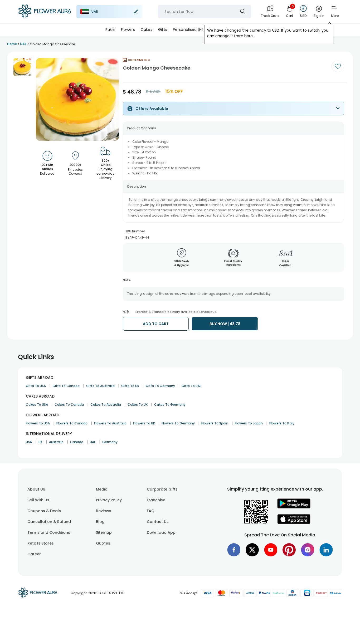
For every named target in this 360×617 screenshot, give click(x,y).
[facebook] (233, 549)
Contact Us (158, 521)
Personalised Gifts (190, 29)
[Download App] (293, 507)
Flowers (128, 29)
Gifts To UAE (191, 386)
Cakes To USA (37, 404)
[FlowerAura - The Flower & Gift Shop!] (44, 16)
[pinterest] (289, 549)
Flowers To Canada (71, 423)
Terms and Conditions (48, 532)
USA (29, 442)
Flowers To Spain (214, 423)
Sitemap (104, 532)
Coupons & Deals (44, 510)
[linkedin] (326, 549)
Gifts (162, 29)
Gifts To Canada (66, 386)
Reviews (103, 510)
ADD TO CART (156, 323)
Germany (110, 442)
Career (34, 554)
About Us (36, 489)
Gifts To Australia (100, 386)
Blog (100, 521)
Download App (161, 532)
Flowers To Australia (110, 423)
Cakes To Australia (105, 404)
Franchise (156, 500)
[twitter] (252, 549)
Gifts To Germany (160, 386)
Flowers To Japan (249, 423)
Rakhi (110, 29)
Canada (76, 442)
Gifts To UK (130, 386)
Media (102, 489)
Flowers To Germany (178, 423)
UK (40, 442)
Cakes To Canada (69, 404)
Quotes (103, 543)
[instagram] (307, 549)
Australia (56, 442)
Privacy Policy (109, 500)
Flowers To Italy (281, 423)
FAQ (150, 510)
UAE (93, 442)
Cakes (146, 29)
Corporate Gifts (162, 489)
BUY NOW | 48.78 (225, 323)
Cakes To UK (138, 404)
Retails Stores (40, 543)
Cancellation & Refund (49, 521)
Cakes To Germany (170, 404)
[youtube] (270, 549)
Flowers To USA (38, 423)
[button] (22, 67)
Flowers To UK (144, 423)
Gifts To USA (36, 386)
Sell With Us (38, 500)
